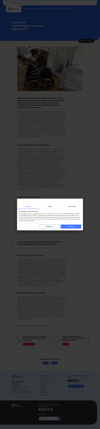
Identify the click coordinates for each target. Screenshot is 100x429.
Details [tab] (50, 206)
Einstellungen (48, 226)
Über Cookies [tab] (71, 206)
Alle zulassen (71, 226)
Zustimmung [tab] (28, 206)
